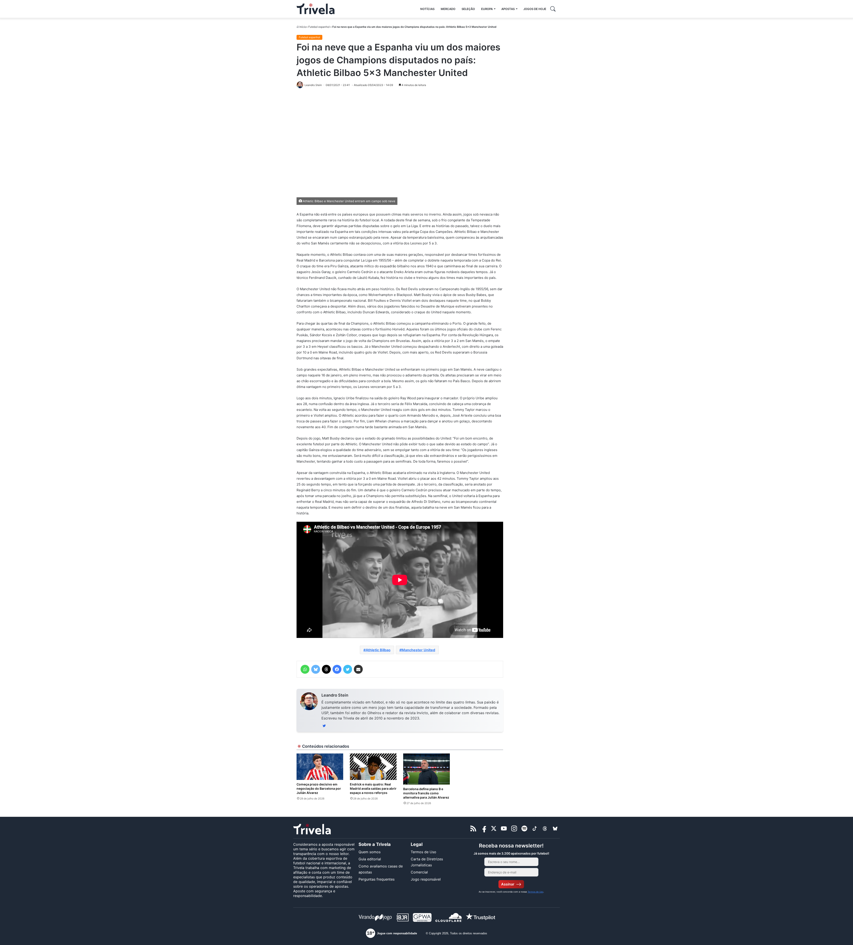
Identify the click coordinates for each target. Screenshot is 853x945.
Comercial (419, 872)
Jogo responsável (426, 879)
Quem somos (370, 852)
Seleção (468, 9)
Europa (487, 9)
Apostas (508, 9)
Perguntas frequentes (377, 879)
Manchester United (418, 650)
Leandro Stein (334, 695)
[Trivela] (316, 9)
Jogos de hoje (534, 9)
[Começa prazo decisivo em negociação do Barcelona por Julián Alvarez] (320, 766)
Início (302, 26)
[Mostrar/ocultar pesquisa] (552, 8)
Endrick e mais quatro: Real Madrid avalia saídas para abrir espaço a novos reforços (373, 788)
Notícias (427, 9)
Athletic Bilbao (378, 650)
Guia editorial (370, 859)
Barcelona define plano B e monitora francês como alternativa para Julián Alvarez (426, 793)
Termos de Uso (423, 852)
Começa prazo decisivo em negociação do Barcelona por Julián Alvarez (319, 788)
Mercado (448, 9)
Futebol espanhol (319, 26)
